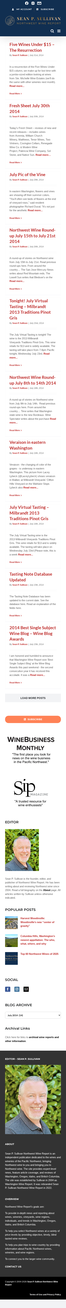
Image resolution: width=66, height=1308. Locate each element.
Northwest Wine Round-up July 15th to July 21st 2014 (32, 235)
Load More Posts (33, 698)
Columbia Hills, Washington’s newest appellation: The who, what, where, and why (37, 940)
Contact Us (13, 1266)
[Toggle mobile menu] (59, 31)
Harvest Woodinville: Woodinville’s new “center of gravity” (37, 922)
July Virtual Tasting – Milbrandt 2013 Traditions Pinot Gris (29, 513)
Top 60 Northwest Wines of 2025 (39, 953)
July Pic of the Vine (27, 174)
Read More (14, 93)
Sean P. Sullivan (19, 55)
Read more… (43, 154)
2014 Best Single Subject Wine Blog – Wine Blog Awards (32, 633)
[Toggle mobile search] (52, 31)
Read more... (16, 85)
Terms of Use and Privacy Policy (45, 1294)
